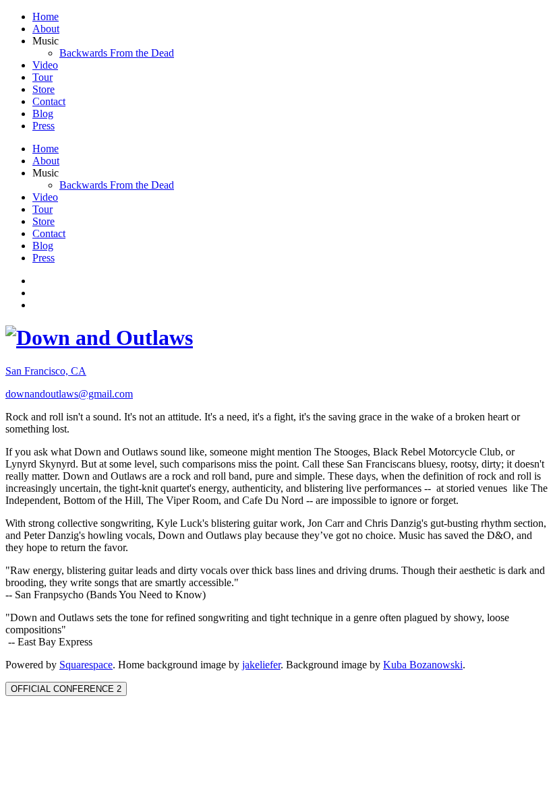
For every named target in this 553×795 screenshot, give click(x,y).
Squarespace (86, 664)
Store (43, 89)
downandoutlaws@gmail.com (69, 394)
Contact (48, 101)
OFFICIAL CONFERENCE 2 (66, 689)
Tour (42, 77)
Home (45, 16)
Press (43, 125)
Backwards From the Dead (116, 53)
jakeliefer (261, 664)
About (45, 28)
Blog (42, 113)
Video (45, 65)
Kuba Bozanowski (423, 664)
